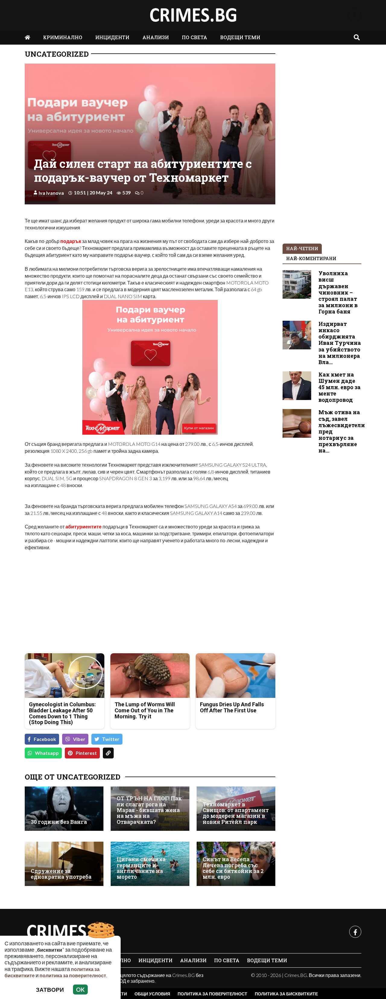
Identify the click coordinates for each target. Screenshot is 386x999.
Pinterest (86, 753)
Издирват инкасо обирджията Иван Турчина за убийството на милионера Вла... (339, 343)
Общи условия (152, 993)
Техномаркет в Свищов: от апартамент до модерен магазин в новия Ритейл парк (236, 813)
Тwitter (110, 739)
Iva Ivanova (51, 193)
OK (80, 989)
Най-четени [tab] (302, 248)
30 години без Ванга (59, 822)
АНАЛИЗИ (155, 37)
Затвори (50, 989)
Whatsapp (47, 753)
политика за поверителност (73, 975)
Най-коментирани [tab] (311, 258)
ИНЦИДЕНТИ (112, 37)
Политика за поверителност (212, 993)
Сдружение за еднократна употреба (61, 874)
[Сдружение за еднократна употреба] (64, 864)
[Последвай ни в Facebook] (354, 15)
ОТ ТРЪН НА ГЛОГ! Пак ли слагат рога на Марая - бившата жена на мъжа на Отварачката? (149, 810)
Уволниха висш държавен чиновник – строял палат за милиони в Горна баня (338, 292)
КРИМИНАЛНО (62, 37)
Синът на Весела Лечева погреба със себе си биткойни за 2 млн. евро (233, 868)
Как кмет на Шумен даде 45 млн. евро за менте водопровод (339, 387)
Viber (79, 739)
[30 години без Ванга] (64, 808)
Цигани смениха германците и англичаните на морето (141, 868)
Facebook (45, 739)
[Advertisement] (86, 606)
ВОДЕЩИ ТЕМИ (240, 37)
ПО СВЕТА (194, 37)
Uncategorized (57, 54)
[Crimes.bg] (70, 932)
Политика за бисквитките (286, 993)
